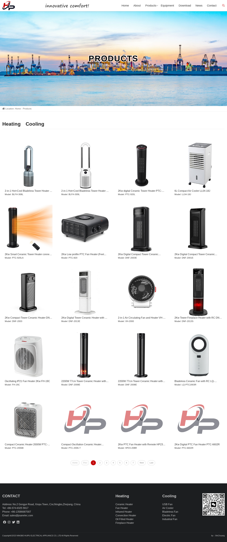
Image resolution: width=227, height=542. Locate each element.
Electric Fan (168, 515)
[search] (223, 5)
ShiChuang (220, 536)
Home (18, 108)
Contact (211, 5)
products (150, 5)
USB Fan (167, 504)
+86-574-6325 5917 (17, 508)
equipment (167, 5)
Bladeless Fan (170, 511)
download (185, 5)
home (125, 5)
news (198, 5)
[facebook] (4, 522)
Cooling (35, 123)
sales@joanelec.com (21, 515)
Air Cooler (167, 508)
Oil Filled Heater (124, 519)
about (137, 5)
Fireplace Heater (125, 523)
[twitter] (13, 522)
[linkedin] (18, 522)
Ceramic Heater (124, 504)
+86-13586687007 (21, 511)
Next (142, 463)
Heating (11, 123)
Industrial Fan (169, 519)
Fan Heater (122, 508)
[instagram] (9, 522)
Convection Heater (126, 515)
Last (151, 463)
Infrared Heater (124, 511)
